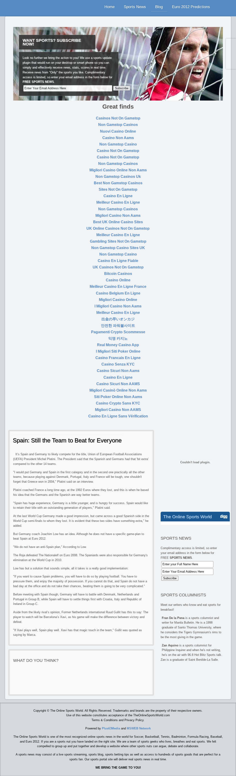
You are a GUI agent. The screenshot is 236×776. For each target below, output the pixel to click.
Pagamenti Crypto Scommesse (118, 332)
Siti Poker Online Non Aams (118, 397)
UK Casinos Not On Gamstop (118, 267)
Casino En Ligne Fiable (118, 261)
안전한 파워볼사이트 (118, 325)
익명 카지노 (118, 338)
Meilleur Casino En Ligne (118, 202)
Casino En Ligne (118, 196)
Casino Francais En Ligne (118, 358)
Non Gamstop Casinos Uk (118, 176)
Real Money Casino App (118, 345)
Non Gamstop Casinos (118, 125)
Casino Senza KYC (118, 364)
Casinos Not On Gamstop (118, 118)
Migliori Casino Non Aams (118, 215)
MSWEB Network (139, 728)
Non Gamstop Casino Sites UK (118, 248)
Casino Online (118, 280)
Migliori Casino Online (118, 300)
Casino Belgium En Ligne (118, 293)
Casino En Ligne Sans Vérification (118, 416)
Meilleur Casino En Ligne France (118, 286)
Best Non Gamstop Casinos (118, 183)
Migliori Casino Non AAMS (118, 410)
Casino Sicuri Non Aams (118, 371)
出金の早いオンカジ (118, 319)
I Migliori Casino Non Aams (118, 306)
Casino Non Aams (118, 138)
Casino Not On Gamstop (118, 151)
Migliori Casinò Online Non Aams (118, 390)
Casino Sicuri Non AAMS (118, 384)
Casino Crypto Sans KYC (118, 403)
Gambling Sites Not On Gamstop (118, 241)
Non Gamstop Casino (118, 144)
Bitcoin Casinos (118, 274)
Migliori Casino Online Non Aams (118, 170)
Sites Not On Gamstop (118, 189)
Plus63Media (111, 728)
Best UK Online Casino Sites (118, 222)
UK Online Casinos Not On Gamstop (118, 228)
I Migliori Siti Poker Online (118, 351)
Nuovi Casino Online (118, 131)
